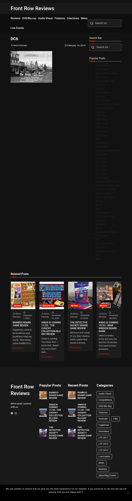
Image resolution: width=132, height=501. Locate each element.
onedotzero (102, 212)
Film (98, 139)
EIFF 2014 (101, 123)
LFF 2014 (101, 170)
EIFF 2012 (101, 115)
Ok (66, 496)
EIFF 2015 (101, 127)
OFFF (99, 208)
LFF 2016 (101, 173)
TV (97, 239)
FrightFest (102, 146)
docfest (100, 96)
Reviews (100, 224)
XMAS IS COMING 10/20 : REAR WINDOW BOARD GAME (108, 327)
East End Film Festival (108, 104)
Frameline (102, 142)
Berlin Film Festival (107, 73)
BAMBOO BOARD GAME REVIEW (22, 324)
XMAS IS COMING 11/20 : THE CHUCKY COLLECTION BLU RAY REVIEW (51, 328)
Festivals (101, 135)
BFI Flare (101, 77)
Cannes (100, 88)
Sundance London (106, 231)
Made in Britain (104, 193)
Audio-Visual (103, 65)
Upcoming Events (106, 251)
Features (101, 131)
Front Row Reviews (32, 8)
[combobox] (104, 23)
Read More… (19, 348)
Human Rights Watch (108, 150)
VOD (98, 259)
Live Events (102, 177)
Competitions (103, 92)
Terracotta (102, 235)
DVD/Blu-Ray (103, 100)
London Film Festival (108, 181)
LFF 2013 (101, 166)
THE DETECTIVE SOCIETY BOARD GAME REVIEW (79, 325)
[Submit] (91, 23)
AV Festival (102, 69)
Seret (99, 228)
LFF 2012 (101, 162)
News (99, 204)
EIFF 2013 (101, 119)
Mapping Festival (106, 197)
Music (99, 201)
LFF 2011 (101, 158)
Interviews (102, 154)
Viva (98, 255)
